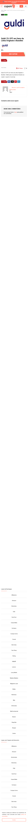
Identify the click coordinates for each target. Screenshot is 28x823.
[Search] (17, 6)
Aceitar (14, 819)
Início (2, 10)
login (15, 112)
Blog (5, 10)
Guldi (6, 14)
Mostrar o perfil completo (18, 87)
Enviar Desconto (21, 6)
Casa (3, 14)
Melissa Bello (12, 89)
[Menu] (2, 6)
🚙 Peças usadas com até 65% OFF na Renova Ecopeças (14, 2)
